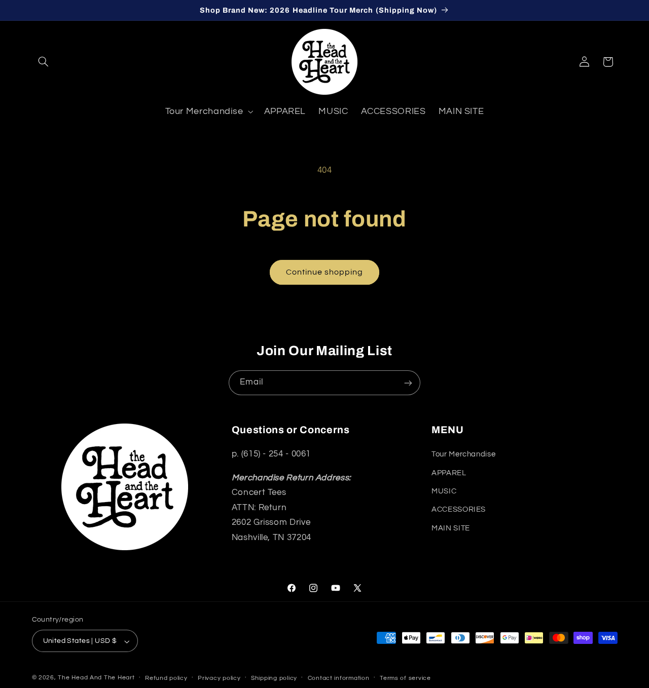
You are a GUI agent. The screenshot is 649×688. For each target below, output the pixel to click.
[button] (43, 61)
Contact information (339, 678)
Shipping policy (274, 678)
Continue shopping (325, 272)
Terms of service (405, 678)
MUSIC (443, 491)
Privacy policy (219, 678)
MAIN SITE (450, 528)
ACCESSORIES (458, 510)
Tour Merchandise (463, 454)
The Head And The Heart (96, 678)
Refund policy (166, 678)
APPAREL (448, 473)
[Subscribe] (408, 382)
